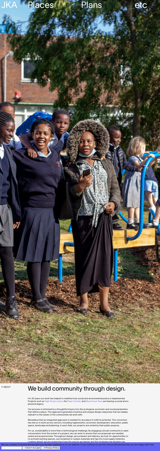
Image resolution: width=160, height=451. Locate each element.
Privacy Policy (52, 448)
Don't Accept (33, 448)
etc (141, 6)
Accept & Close (13, 448)
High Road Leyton (54, 401)
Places (41, 6)
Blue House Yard (94, 401)
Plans (91, 6)
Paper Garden (74, 401)
